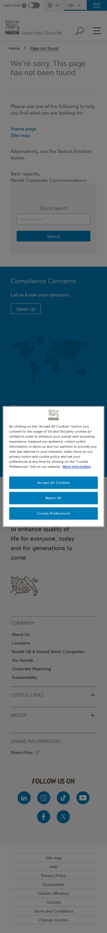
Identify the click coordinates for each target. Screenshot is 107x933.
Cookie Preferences (53, 513)
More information (76, 466)
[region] (53, 466)
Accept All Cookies (53, 482)
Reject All (53, 498)
